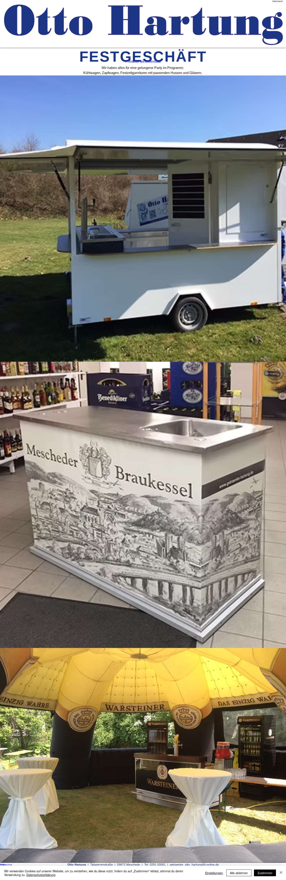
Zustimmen (265, 873)
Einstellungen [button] (214, 873)
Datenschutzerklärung (40, 875)
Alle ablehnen (239, 873)
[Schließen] (280, 873)
